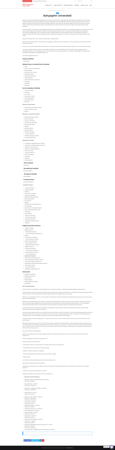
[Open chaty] (111, 447)
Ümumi (54, 10)
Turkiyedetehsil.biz (69, 447)
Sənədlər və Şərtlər (84, 5)
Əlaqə (91, 5)
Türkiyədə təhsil (48, 5)
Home (51, 10)
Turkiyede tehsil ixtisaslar (68, 5)
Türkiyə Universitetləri (58, 5)
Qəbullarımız (76, 5)
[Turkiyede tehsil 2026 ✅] (27, 5)
